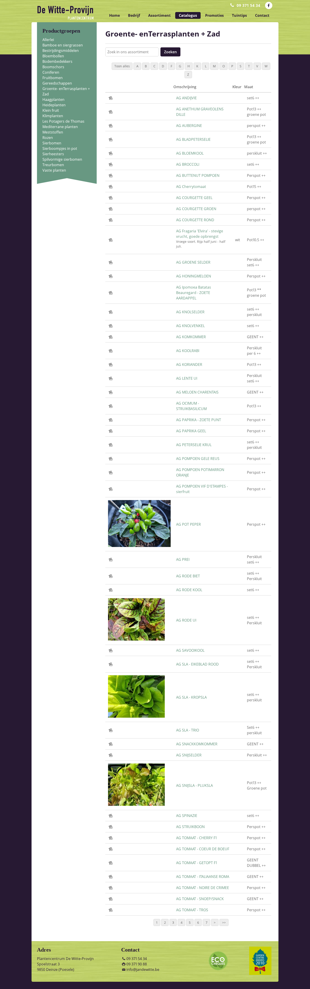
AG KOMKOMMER (191, 336)
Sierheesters (53, 153)
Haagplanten (53, 99)
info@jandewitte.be (142, 969)
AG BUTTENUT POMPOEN (197, 175)
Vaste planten (54, 170)
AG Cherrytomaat (191, 186)
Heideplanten (54, 104)
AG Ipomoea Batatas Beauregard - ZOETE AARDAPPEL (193, 293)
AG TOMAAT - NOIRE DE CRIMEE (202, 887)
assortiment (159, 15)
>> (224, 922)
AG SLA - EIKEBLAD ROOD (197, 664)
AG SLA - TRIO (187, 730)
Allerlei (48, 39)
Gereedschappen (57, 83)
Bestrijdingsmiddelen (60, 50)
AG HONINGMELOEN (193, 276)
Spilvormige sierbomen (62, 159)
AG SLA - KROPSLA (191, 697)
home (114, 15)
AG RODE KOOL (189, 589)
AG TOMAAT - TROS (192, 909)
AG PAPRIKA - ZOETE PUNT (198, 419)
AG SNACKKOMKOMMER (196, 743)
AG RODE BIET (188, 575)
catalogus (188, 15)
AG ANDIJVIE (186, 97)
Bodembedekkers (57, 61)
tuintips (239, 15)
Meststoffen (52, 132)
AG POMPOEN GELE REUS (197, 458)
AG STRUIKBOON (190, 826)
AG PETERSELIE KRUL (194, 444)
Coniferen (50, 72)
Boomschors (53, 66)
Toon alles (122, 66)
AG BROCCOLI (187, 164)
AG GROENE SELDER (193, 262)
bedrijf (134, 15)
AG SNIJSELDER (189, 755)
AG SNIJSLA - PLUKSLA (194, 785)
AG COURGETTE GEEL (194, 197)
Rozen (47, 137)
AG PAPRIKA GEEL (191, 430)
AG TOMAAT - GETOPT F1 (196, 862)
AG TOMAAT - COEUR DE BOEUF (202, 848)
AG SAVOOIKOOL (190, 650)
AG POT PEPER (188, 524)
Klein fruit (50, 110)
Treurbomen (53, 164)
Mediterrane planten (60, 126)
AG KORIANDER (189, 364)
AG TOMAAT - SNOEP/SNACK (200, 898)
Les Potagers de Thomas (63, 121)
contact (262, 15)
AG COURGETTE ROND (195, 219)
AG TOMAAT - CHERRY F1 (196, 837)
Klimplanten (52, 115)
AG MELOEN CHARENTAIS (197, 392)
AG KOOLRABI (187, 350)
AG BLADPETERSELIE (193, 139)
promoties (214, 15)
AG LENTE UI (186, 378)
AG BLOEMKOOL (190, 153)
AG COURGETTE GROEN (196, 208)
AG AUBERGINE (189, 125)
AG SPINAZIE (186, 815)
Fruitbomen (52, 77)
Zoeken (170, 51)
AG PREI (182, 559)
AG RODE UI (186, 620)
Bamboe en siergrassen (62, 45)
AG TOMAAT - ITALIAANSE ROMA (202, 876)
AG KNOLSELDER (190, 311)
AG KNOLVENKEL (190, 325)
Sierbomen (51, 143)
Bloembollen (53, 55)
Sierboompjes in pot (59, 148)
